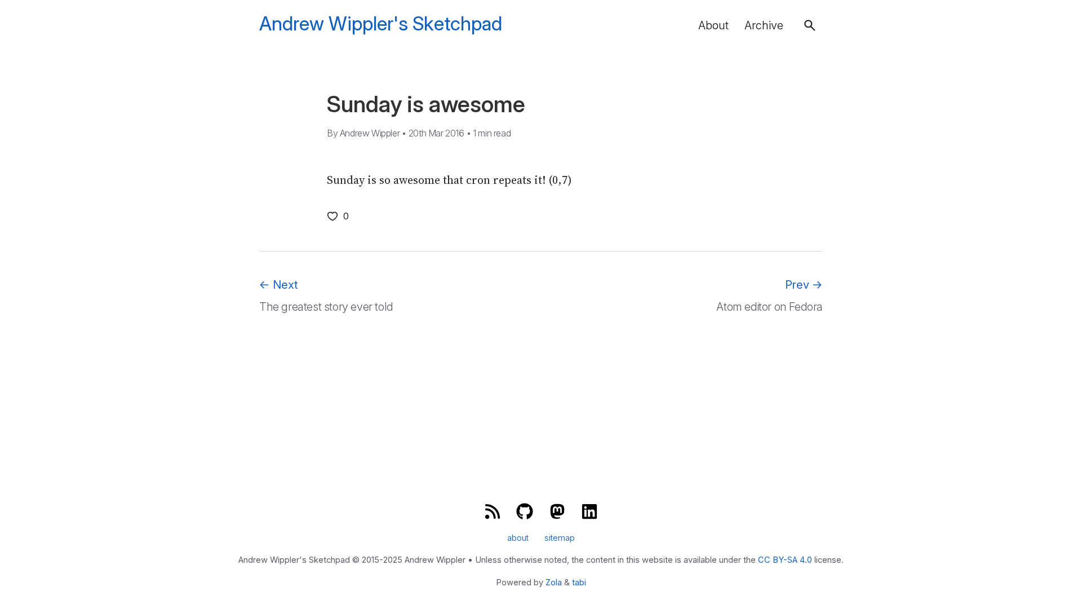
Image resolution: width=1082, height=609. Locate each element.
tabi (579, 582)
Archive (763, 25)
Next (278, 285)
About (713, 25)
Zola (554, 582)
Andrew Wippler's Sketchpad (380, 24)
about (518, 538)
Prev (804, 285)
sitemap (559, 538)
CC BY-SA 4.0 (785, 560)
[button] (809, 25)
